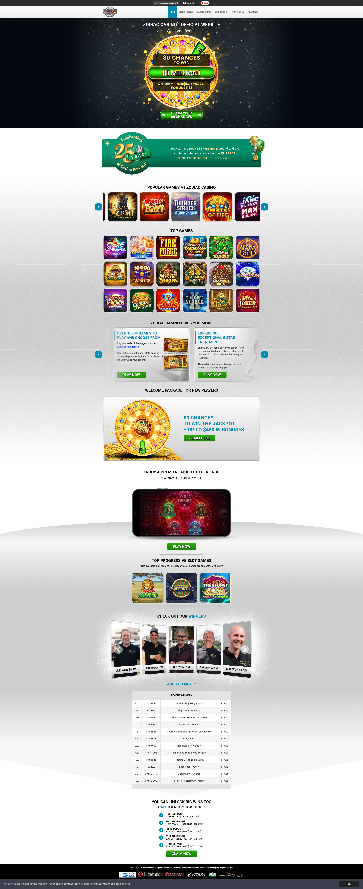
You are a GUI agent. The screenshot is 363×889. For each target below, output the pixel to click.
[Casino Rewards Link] (212, 874)
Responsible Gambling (163, 868)
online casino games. (239, 346)
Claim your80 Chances (181, 115)
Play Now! (253, 12)
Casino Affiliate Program (209, 868)
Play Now (121, 207)
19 (140, 874)
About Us (133, 868)
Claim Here (199, 438)
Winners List (222, 12)
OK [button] (349, 884)
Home (172, 12)
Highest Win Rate (226, 868)
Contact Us (238, 12)
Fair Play (177, 868)
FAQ (140, 868)
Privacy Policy (148, 868)
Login (205, 3)
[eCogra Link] (196, 874)
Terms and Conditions (190, 868)
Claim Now (181, 854)
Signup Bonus (186, 12)
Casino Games (204, 12)
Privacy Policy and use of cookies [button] (113, 884)
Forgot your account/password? (166, 3)
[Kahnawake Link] (175, 874)
